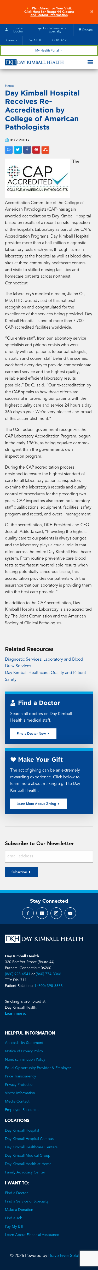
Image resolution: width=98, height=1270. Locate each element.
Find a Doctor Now (32, 733)
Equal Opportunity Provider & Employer (38, 1068)
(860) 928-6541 (17, 974)
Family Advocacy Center (25, 1172)
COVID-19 (59, 40)
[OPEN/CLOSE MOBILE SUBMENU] (90, 62)
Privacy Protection (19, 1085)
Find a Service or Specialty (27, 1201)
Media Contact (17, 1101)
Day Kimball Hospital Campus (29, 1139)
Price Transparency (20, 1076)
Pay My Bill (14, 1226)
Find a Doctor (16, 1193)
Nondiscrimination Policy (25, 1059)
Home (9, 86)
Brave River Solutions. (68, 1256)
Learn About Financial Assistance (32, 1235)
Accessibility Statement (24, 1043)
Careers (11, 40)
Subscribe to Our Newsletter (39, 843)
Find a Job (13, 1218)
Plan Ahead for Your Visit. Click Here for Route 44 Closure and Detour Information (49, 12)
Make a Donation (19, 1210)
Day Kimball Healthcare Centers (31, 1147)
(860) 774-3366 (48, 974)
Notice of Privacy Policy (24, 1051)
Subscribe (19, 872)
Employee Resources (22, 1110)
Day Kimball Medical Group (27, 1155)
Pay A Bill (34, 40)
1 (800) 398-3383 (48, 986)
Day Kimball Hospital (22, 1130)
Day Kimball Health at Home (28, 1164)
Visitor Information (20, 1093)
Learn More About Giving (37, 804)
